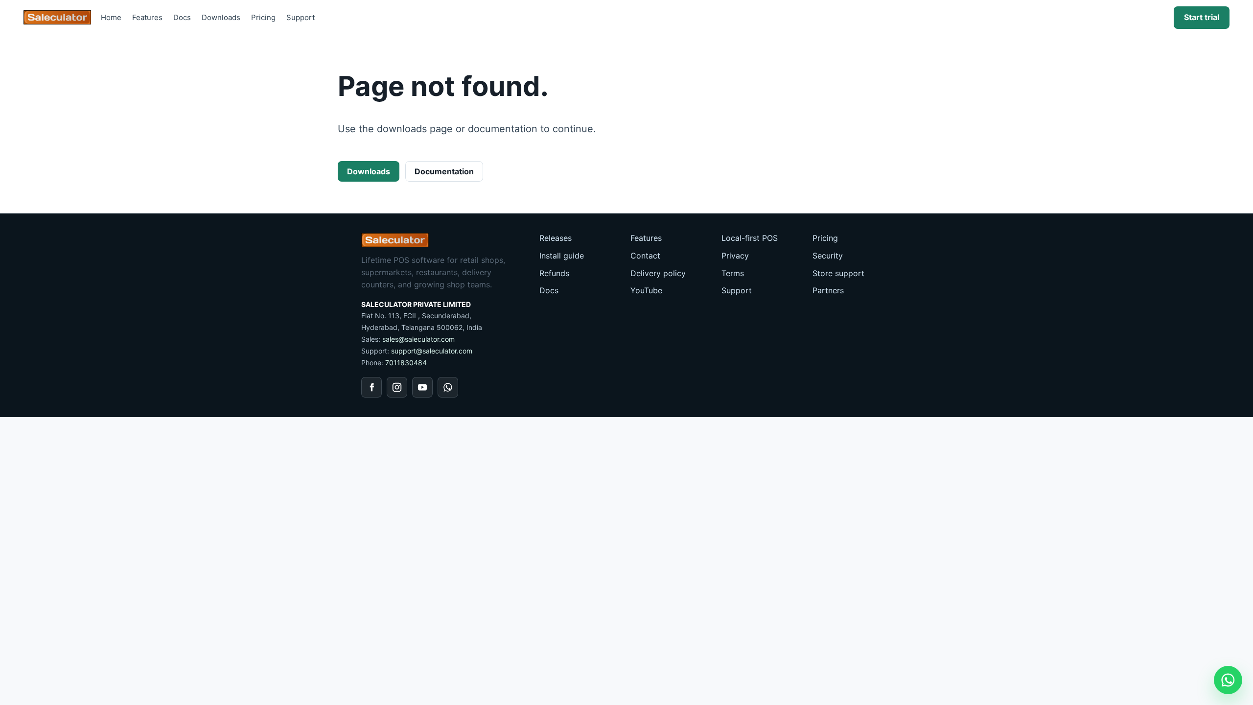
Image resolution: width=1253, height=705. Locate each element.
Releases (555, 238)
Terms (732, 273)
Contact (645, 255)
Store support (838, 273)
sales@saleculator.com (418, 339)
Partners (828, 290)
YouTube (646, 290)
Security (827, 255)
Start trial (1201, 17)
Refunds (554, 273)
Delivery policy (658, 273)
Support (300, 17)
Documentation (444, 171)
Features (147, 17)
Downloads (221, 17)
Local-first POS (749, 238)
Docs (182, 17)
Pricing (263, 17)
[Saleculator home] (57, 17)
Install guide (561, 255)
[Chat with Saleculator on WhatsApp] (1228, 680)
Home (111, 17)
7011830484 (406, 362)
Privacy (735, 255)
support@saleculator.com (431, 351)
